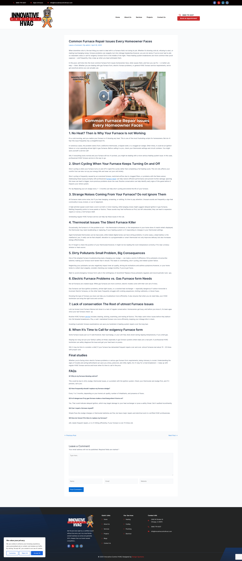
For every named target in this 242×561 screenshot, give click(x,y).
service (87, 317)
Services (139, 17)
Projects (150, 17)
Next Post (173, 435)
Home (118, 17)
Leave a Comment (75, 45)
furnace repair (111, 179)
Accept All (37, 553)
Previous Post (70, 435)
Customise (12, 553)
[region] (24, 547)
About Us (127, 17)
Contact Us (161, 17)
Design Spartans (138, 557)
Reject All (25, 553)
